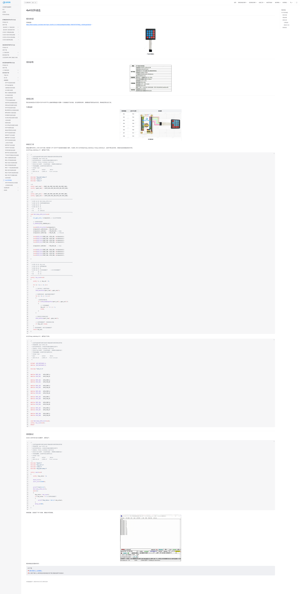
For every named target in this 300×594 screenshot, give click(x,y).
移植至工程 (286, 25)
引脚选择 (286, 22)
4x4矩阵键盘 (284, 12)
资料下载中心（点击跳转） (35, 570)
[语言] (291, 2)
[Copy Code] (272, 154)
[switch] (297, 2)
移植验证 (285, 27)
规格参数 (285, 17)
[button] (10, 7)
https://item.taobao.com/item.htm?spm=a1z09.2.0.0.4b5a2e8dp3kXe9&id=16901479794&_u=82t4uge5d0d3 (58, 24)
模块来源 (285, 15)
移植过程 (285, 20)
